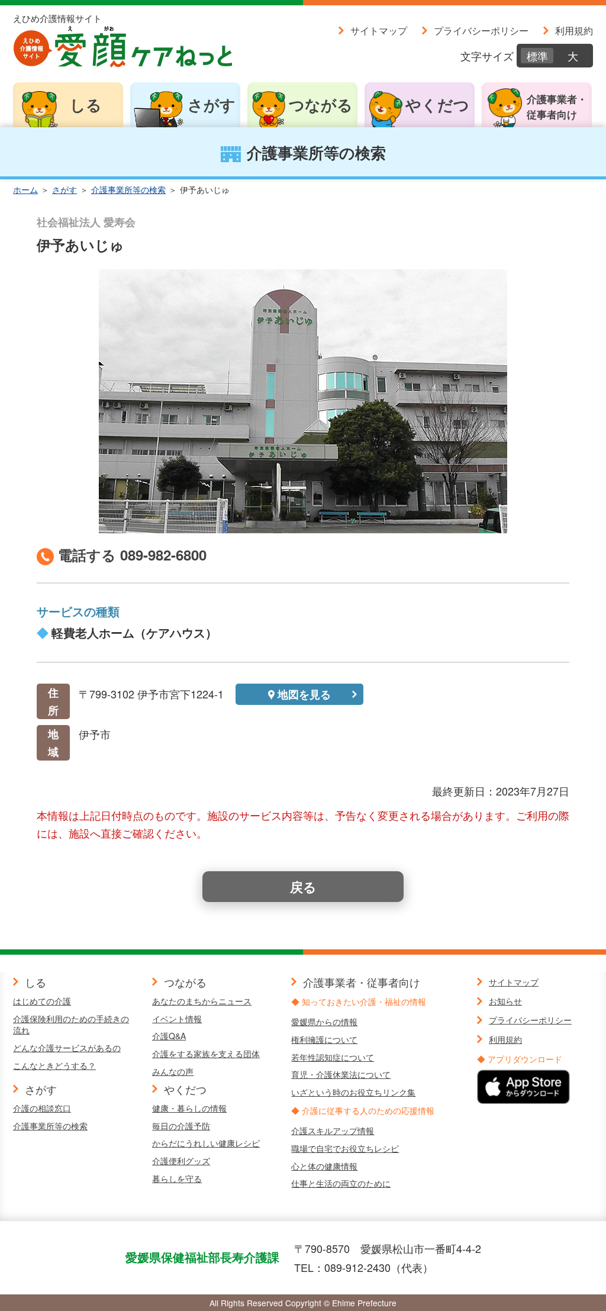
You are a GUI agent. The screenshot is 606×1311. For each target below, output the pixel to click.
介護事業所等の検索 (128, 189)
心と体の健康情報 (324, 1166)
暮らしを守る (177, 1178)
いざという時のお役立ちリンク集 (353, 1092)
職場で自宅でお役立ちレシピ (345, 1148)
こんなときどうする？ (54, 1065)
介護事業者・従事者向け (557, 106)
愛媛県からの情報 (324, 1021)
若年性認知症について (332, 1057)
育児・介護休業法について (341, 1074)
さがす (212, 104)
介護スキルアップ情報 (332, 1130)
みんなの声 (173, 1071)
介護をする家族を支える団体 (206, 1053)
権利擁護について (324, 1039)
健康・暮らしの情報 (189, 1108)
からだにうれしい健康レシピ (206, 1143)
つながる (321, 104)
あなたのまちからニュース (202, 1001)
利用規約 (574, 30)
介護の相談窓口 (42, 1108)
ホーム (25, 189)
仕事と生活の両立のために (341, 1183)
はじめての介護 (42, 1001)
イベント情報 (177, 1019)
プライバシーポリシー (481, 30)
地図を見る (304, 694)
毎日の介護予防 (181, 1126)
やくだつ (437, 104)
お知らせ (505, 1001)
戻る (303, 886)
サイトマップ (378, 30)
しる (86, 104)
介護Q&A (169, 1036)
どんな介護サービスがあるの (67, 1048)
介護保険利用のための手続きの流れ (71, 1024)
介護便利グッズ (181, 1161)
